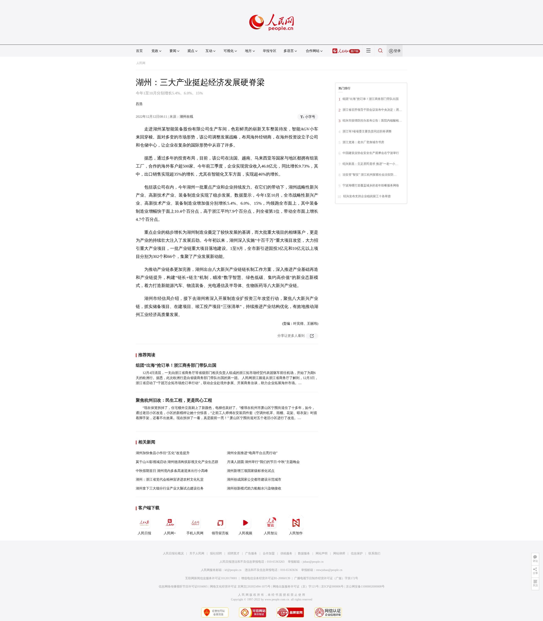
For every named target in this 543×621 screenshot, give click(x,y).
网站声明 (321, 553)
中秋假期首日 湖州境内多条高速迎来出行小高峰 (172, 471)
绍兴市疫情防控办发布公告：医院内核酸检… (372, 120)
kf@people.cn (233, 570)
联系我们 (374, 553)
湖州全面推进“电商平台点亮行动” (252, 453)
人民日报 (144, 533)
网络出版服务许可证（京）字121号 (296, 586)
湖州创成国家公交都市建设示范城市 (254, 479)
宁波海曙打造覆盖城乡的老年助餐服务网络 (371, 185)
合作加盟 (269, 553)
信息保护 (357, 553)
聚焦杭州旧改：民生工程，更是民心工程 (174, 400)
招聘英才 (233, 553)
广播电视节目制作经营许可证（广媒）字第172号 (326, 578)
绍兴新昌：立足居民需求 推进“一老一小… (370, 163)
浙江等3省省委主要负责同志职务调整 (367, 131)
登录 (397, 51)
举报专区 (269, 51)
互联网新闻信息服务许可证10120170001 (211, 578)
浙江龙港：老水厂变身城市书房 (363, 142)
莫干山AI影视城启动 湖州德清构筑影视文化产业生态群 (177, 462)
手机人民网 (194, 533)
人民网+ (170, 533)
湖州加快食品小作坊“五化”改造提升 (163, 453)
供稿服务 (286, 553)
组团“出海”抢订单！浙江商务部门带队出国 (176, 365)
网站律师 (339, 553)
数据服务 (304, 553)
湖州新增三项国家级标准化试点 (250, 471)
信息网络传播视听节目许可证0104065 (183, 586)
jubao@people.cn (313, 561)
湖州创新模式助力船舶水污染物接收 (254, 488)
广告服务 (251, 553)
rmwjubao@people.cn (329, 570)
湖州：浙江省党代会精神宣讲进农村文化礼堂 (170, 479)
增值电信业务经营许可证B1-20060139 (265, 578)
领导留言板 (220, 533)
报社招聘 (216, 553)
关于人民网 (196, 553)
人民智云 (270, 533)
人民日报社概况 (173, 553)
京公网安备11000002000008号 (365, 586)
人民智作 (296, 533)
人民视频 (245, 533)
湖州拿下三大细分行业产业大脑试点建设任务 (170, 488)
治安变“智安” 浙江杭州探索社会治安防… (369, 174)
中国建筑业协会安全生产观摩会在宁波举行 (371, 153)
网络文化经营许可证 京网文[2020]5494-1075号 (240, 586)
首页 (139, 51)
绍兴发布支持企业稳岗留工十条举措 (367, 196)
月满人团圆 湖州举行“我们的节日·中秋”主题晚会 (263, 462)
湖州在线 (186, 116)
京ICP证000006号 (332, 586)
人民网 (140, 63)
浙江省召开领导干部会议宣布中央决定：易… (372, 109)
